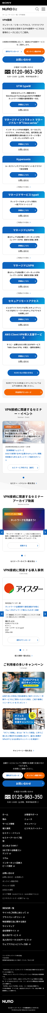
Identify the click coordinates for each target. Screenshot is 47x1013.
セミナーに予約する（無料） (23, 467)
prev (2, 532)
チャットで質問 (8, 885)
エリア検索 (21, 894)
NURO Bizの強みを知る (23, 372)
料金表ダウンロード (23, 392)
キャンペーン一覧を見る (22, 750)
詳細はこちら (23, 104)
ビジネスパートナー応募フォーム (15, 898)
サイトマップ (8, 926)
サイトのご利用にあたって (14, 912)
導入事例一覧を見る (22, 655)
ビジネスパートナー (33, 828)
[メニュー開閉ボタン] (43, 9)
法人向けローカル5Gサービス (15, 939)
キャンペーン (30, 823)
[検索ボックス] (37, 9)
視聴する (23, 545)
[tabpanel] (23, 447)
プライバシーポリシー (12, 917)
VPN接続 (22, 15)
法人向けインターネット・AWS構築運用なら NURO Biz (23, 1008)
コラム (5, 858)
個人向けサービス (10, 935)
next (45, 532)
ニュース (28, 819)
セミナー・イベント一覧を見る (22, 483)
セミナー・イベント (11, 833)
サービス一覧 (13, 15)
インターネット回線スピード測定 (12, 864)
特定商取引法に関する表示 (14, 921)
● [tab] (23, 477)
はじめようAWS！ (10, 845)
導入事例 (6, 828)
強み (4, 819)
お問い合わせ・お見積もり (13, 877)
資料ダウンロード (12, 51)
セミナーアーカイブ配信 (12, 839)
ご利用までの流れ (23, 187)
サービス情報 (8, 823)
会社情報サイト (9, 930)
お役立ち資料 (7, 889)
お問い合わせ (23, 59)
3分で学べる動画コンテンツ (11, 852)
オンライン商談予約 (33, 51)
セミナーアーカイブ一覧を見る (22, 561)
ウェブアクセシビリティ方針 (15, 944)
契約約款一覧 (8, 908)
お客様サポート (31, 814)
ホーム (4, 15)
